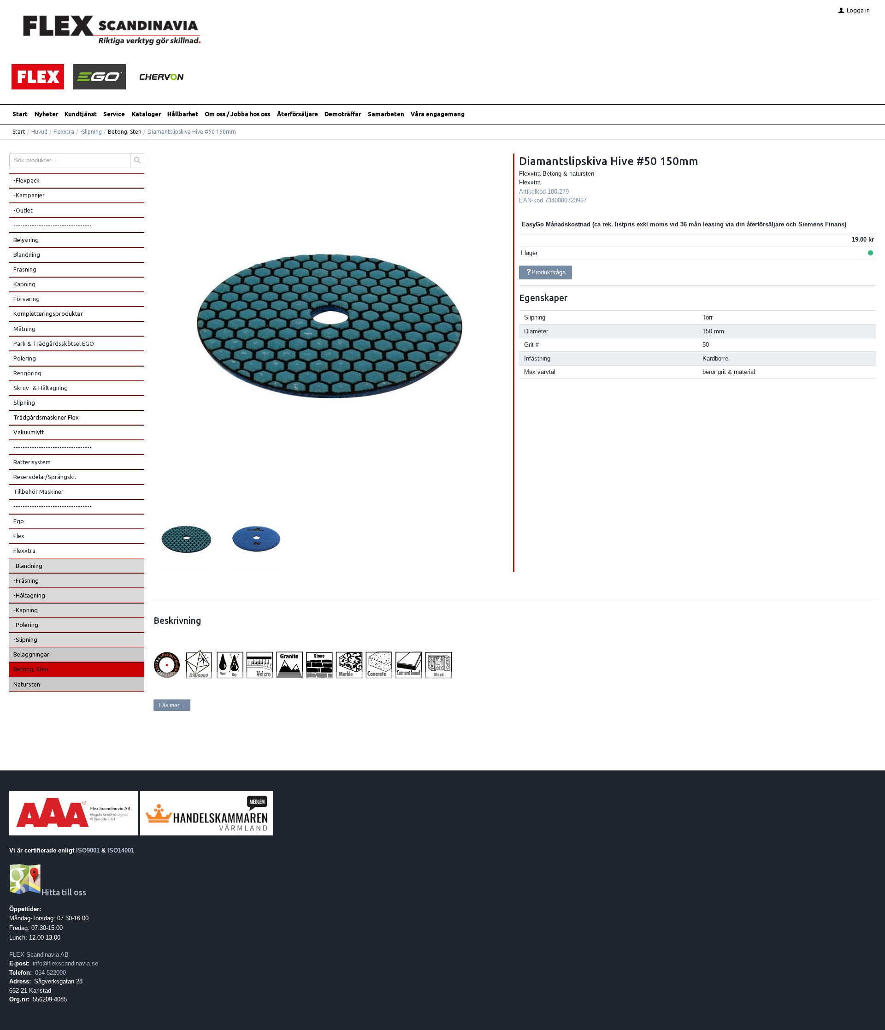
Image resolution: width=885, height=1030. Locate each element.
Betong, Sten (125, 132)
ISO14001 (120, 850)
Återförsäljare (297, 114)
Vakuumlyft (28, 432)
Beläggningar (31, 654)
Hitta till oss (63, 892)
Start (20, 114)
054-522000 (50, 972)
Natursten (26, 684)
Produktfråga (548, 272)
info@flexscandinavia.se (65, 963)
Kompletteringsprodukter (48, 313)
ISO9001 (88, 850)
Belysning (26, 240)
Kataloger (146, 114)
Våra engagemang (438, 114)
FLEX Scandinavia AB (39, 954)
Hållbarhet (182, 114)
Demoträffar (342, 114)
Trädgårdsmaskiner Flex (46, 417)
